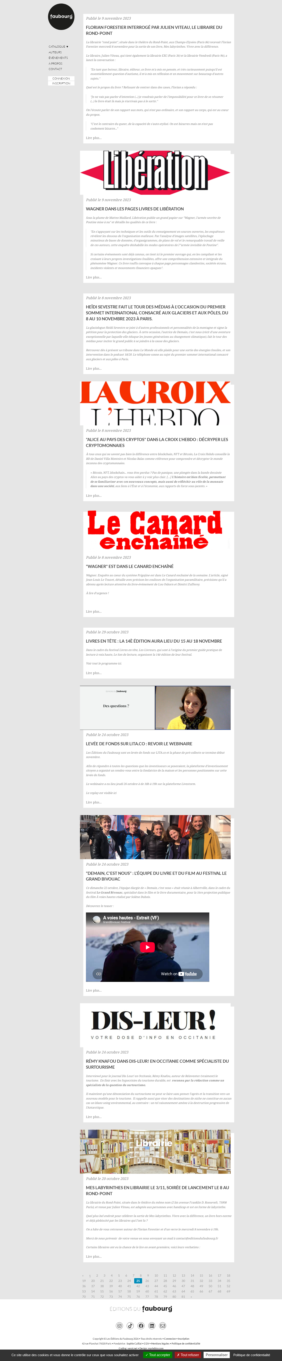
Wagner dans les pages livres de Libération (135, 208)
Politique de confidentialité (186, 1343)
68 (219, 1291)
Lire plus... (94, 138)
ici (119, 663)
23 (120, 1281)
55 (102, 1291)
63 (174, 1291)
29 (174, 1281)
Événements (58, 57)
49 (201, 1286)
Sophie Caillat (134, 1343)
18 (228, 1275)
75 (129, 1296)
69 (228, 1291)
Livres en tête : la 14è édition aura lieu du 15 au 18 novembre (154, 640)
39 (111, 1286)
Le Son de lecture (124, 654)
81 (183, 1296)
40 (120, 1286)
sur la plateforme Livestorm (176, 784)
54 (93, 1291)
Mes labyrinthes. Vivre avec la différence (190, 46)
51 (219, 1286)
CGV (146, 1343)
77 (147, 1296)
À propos (55, 63)
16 (210, 1275)
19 (84, 1281)
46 (174, 1286)
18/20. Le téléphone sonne (141, 354)
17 (219, 1275)
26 (147, 1281)
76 (138, 1296)
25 (138, 1281)
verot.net (132, 1348)
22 (111, 1281)
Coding (122, 1348)
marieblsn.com (155, 1348)
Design (143, 1348)
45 (165, 1286)
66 (201, 1291)
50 (210, 1286)
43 (147, 1286)
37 (93, 1286)
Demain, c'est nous (189, 332)
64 (183, 1291)
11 (165, 1275)
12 (174, 1275)
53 (84, 1291)
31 (192, 1281)
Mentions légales (160, 1343)
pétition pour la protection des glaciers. (112, 332)
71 (93, 1296)
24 (129, 1281)
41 (129, 1286)
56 (111, 1291)
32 (201, 1281)
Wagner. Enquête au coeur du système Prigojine (118, 575)
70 (84, 1296)
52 (228, 1286)
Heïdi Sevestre (115, 328)
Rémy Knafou (161, 1076)
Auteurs (55, 52)
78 (156, 1296)
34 (219, 1281)
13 (183, 1275)
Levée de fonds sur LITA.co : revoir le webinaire (139, 743)
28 (165, 1281)
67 (210, 1291)
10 (156, 1275)
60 (147, 1291)
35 (228, 1281)
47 (183, 1286)
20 (93, 1281)
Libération (139, 218)
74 (120, 1296)
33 (210, 1281)
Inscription (61, 83)
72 (102, 1296)
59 (138, 1291)
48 (192, 1286)
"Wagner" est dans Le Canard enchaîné (130, 566)
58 (129, 1291)
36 (84, 1286)
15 (201, 1275)
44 (156, 1286)
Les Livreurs (147, 650)
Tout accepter (159, 1355)
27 (156, 1281)
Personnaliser (217, 1355)
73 (111, 1296)
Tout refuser (189, 1355)
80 (174, 1296)
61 (156, 1291)
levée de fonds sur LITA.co (148, 753)
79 (165, 1296)
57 (120, 1291)
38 (102, 1286)
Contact (55, 69)
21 (102, 1281)
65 (192, 1291)
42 (138, 1286)
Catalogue (59, 46)
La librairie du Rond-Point (103, 1202)
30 (183, 1281)
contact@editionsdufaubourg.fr (197, 1238)
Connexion (61, 78)
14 (192, 1275)
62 (165, 1291)
